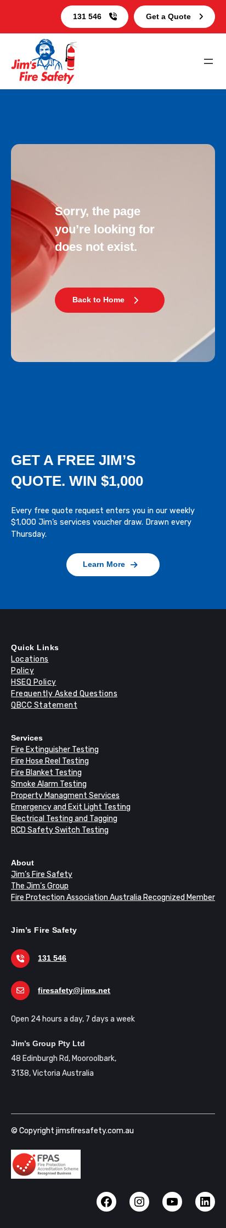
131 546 (87, 16)
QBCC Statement (44, 705)
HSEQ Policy (33, 682)
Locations (30, 659)
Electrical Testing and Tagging (64, 818)
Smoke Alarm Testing (49, 784)
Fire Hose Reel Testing (50, 761)
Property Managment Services (65, 795)
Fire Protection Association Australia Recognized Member (113, 897)
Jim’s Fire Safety (41, 874)
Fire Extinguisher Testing (55, 749)
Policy (22, 670)
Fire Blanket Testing (46, 772)
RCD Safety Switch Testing (60, 830)
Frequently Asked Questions (64, 693)
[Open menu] (208, 61)
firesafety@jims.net (74, 990)
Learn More (104, 564)
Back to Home (98, 299)
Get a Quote (168, 16)
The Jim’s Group (40, 886)
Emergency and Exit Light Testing (71, 807)
